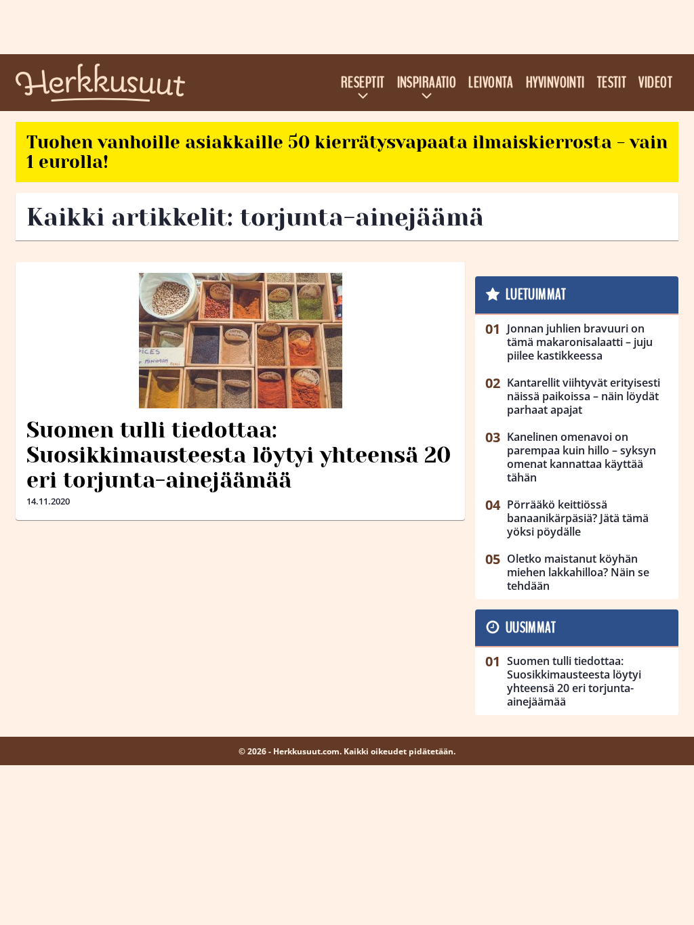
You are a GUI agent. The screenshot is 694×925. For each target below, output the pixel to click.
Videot (655, 82)
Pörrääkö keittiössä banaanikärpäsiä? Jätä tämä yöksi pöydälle (578, 518)
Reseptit (363, 82)
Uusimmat (531, 628)
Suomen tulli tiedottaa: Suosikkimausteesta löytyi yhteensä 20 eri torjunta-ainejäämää (238, 455)
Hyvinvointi (555, 82)
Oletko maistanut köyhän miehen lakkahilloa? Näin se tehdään (578, 572)
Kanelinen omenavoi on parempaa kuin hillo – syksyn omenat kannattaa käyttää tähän (581, 457)
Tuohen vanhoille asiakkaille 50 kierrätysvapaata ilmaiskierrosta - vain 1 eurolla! (347, 152)
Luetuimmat (536, 294)
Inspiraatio (427, 82)
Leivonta (491, 82)
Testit (612, 82)
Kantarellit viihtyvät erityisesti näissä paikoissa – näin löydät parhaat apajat (583, 396)
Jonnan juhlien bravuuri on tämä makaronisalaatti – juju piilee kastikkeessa (580, 342)
